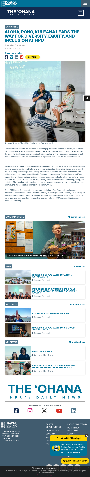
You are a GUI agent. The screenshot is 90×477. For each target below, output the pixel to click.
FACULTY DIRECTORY (77, 424)
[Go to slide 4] (46, 256)
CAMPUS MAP (52, 430)
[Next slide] (82, 239)
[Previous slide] (7, 239)
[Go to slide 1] (41, 256)
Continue (40, 475)
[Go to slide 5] (48, 256)
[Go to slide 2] (43, 256)
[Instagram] (30, 411)
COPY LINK (32, 57)
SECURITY (50, 434)
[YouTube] (59, 411)
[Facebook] (6, 57)
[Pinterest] (21, 57)
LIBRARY (71, 434)
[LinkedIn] (16, 57)
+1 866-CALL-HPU (10, 441)
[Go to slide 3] (45, 257)
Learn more (49, 475)
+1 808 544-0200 (12, 436)
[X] (11, 57)
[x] (44, 411)
